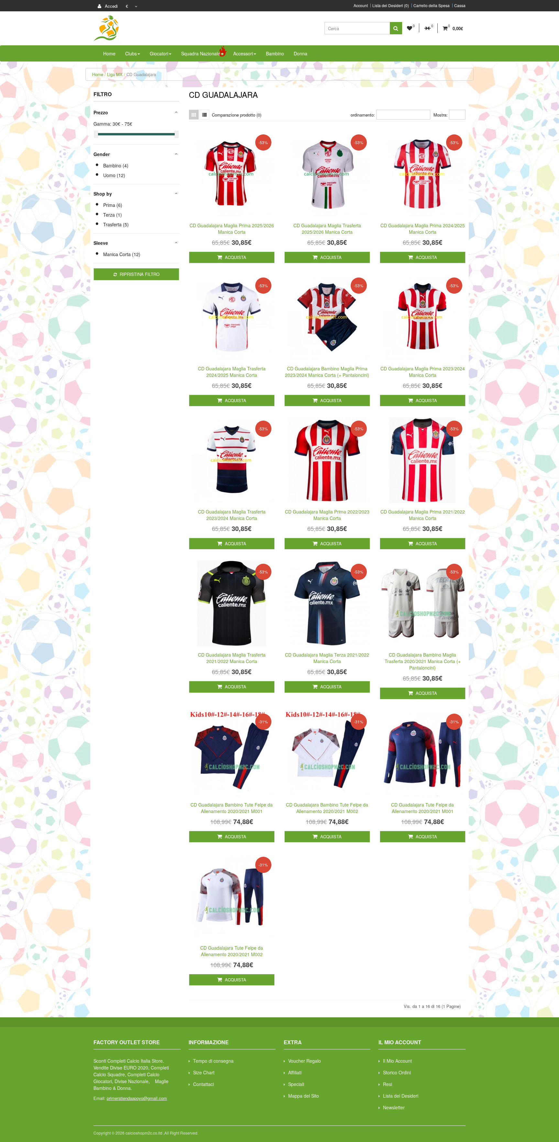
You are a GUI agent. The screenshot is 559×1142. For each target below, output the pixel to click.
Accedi (111, 6)
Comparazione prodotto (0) (236, 115)
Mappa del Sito (303, 1095)
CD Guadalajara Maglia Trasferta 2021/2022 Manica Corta (232, 657)
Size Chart (203, 1072)
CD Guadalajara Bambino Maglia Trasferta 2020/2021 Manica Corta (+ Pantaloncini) (423, 661)
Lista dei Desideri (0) (390, 5)
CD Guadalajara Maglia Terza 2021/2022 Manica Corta (327, 657)
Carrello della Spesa (431, 5)
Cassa (460, 5)
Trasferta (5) (116, 224)
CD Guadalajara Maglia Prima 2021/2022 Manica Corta (422, 514)
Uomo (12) (114, 175)
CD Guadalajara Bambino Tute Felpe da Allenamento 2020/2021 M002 (327, 807)
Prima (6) (112, 205)
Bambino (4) (115, 165)
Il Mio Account (397, 1060)
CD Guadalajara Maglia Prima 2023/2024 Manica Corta (422, 371)
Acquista (235, 257)
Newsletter (394, 1107)
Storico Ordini (397, 1072)
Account (361, 5)
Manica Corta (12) (121, 254)
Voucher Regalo (304, 1060)
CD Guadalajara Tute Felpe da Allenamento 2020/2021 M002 (231, 950)
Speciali (296, 1084)
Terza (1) (112, 214)
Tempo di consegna (213, 1060)
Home (97, 74)
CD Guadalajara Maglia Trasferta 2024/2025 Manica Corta (232, 371)
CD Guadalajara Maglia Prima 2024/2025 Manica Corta (422, 228)
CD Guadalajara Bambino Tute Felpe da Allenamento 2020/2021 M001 (232, 807)
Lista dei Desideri (400, 1095)
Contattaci (203, 1084)
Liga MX (115, 74)
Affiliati (294, 1072)
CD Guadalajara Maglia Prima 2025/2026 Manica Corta (232, 228)
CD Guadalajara (141, 74)
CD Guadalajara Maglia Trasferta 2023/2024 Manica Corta (232, 514)
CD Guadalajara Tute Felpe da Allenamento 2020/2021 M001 (422, 807)
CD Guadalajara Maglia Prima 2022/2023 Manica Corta (327, 514)
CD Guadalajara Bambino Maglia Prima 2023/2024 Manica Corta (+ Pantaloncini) (327, 371)
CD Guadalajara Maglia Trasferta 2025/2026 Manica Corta (327, 228)
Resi (387, 1084)
